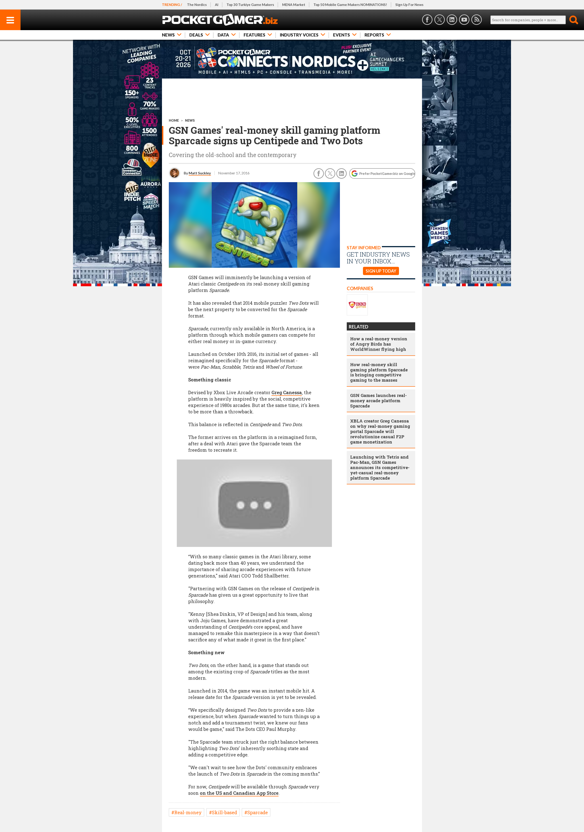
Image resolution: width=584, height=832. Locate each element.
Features (254, 34)
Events (341, 34)
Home (174, 120)
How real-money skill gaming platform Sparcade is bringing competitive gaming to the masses (379, 372)
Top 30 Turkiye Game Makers (250, 5)
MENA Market (293, 5)
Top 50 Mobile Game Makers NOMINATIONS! (350, 5)
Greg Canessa (286, 392)
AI (216, 5)
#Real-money (186, 812)
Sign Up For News (409, 5)
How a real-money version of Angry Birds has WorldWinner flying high (378, 344)
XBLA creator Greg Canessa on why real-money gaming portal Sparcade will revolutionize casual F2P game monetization (380, 431)
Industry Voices (299, 34)
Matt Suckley (200, 173)
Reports (374, 34)
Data (223, 34)
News (168, 34)
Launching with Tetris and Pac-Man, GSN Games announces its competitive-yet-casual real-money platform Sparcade (379, 467)
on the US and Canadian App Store (239, 793)
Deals (196, 34)
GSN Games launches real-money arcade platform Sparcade (378, 400)
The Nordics (197, 5)
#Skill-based (223, 812)
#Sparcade (256, 812)
